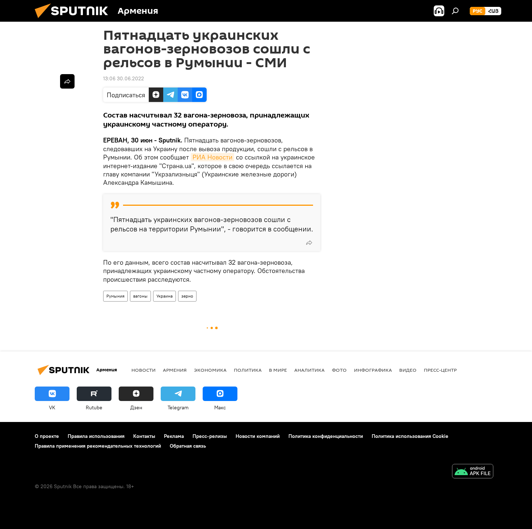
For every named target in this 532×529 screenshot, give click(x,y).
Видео (408, 370)
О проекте (47, 436)
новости (143, 370)
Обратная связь (188, 446)
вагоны (140, 296)
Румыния (115, 296)
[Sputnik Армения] (74, 20)
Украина (164, 296)
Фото (339, 370)
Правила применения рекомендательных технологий (98, 446)
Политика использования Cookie (410, 436)
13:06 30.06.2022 (123, 78)
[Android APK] (472, 472)
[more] (309, 242)
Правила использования (96, 436)
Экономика (210, 370)
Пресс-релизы (210, 436)
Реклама (174, 436)
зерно (187, 296)
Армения (175, 370)
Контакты (144, 436)
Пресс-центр (440, 370)
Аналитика (309, 370)
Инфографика (373, 370)
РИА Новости (212, 157)
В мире (278, 370)
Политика (248, 370)
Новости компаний (258, 436)
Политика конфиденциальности (325, 436)
